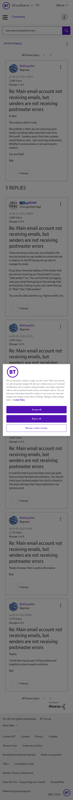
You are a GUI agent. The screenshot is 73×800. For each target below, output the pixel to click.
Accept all (36, 409)
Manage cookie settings (37, 428)
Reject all (36, 419)
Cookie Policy (19, 400)
